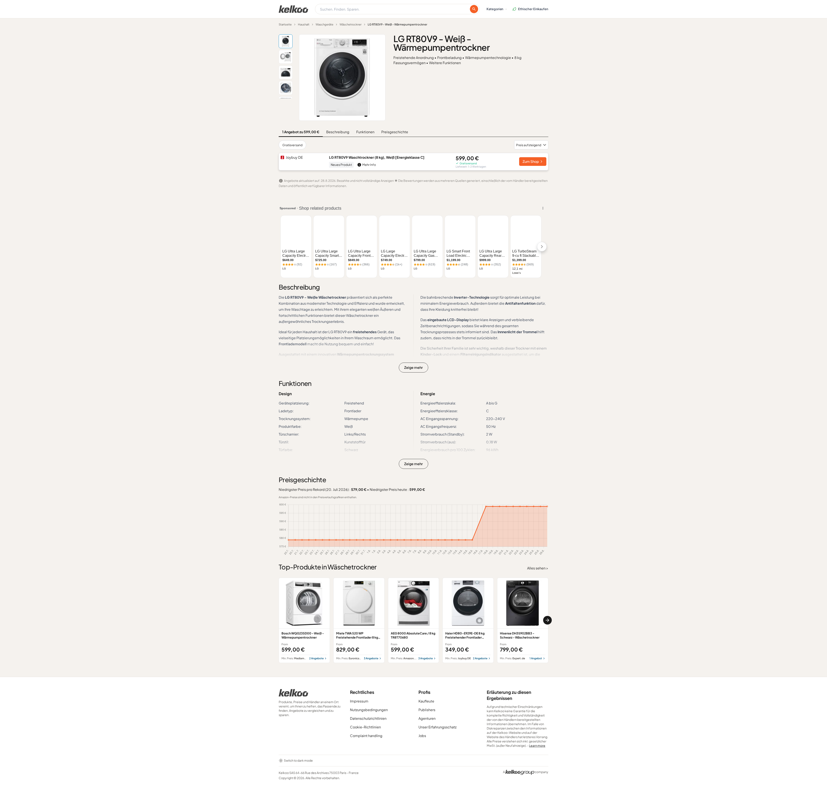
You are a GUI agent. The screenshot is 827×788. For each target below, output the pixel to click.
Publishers (426, 709)
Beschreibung (337, 132)
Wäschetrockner (350, 24)
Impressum (359, 701)
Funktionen (365, 132)
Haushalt (303, 24)
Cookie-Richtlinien (365, 727)
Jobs (422, 735)
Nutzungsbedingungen (369, 709)
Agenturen (427, 718)
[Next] (547, 620)
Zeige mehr (413, 367)
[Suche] (474, 9)
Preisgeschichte (394, 132)
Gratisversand (292, 145)
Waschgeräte (324, 24)
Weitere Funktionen (445, 62)
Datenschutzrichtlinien (368, 718)
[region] (413, 620)
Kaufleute (426, 701)
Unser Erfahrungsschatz (437, 727)
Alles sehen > (537, 568)
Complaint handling (366, 735)
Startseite (285, 24)
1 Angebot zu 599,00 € (300, 132)
